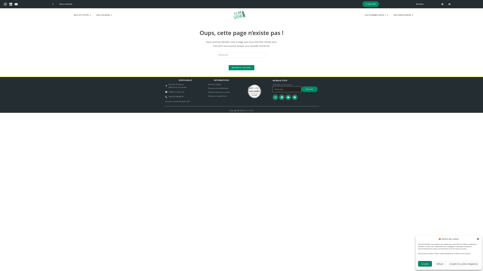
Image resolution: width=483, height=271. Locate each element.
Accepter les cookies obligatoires (464, 264)
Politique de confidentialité (218, 88)
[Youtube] (16, 4)
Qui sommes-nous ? (375, 15)
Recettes (420, 4)
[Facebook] (294, 97)
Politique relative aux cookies (219, 92)
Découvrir (309, 89)
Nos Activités (81, 15)
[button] (478, 239)
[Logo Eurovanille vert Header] (240, 15)
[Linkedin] (10, 4)
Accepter (425, 264)
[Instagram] (5, 4)
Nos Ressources (402, 15)
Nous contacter (65, 4)
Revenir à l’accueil (241, 67)
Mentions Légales (214, 84)
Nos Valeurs (103, 15)
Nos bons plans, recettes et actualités (282, 84)
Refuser (440, 264)
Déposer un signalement (217, 96)
